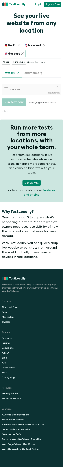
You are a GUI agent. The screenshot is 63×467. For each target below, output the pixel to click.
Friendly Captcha (54, 93)
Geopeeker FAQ (11, 434)
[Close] (19, 45)
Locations (7, 348)
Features (7, 338)
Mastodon (8, 317)
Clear (6, 62)
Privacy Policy (10, 393)
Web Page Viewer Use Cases (18, 444)
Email (5, 312)
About (5, 353)
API (4, 362)
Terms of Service (12, 398)
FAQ (4, 372)
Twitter (6, 322)
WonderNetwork (10, 291)
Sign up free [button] (31, 183)
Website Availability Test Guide (20, 449)
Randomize (19, 62)
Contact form (10, 307)
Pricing (6, 343)
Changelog (8, 377)
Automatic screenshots (15, 414)
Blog (4, 358)
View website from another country (23, 424)
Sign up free (53, 4)
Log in (38, 4)
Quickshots (8, 367)
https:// (9, 72)
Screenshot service (13, 419)
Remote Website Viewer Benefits (21, 439)
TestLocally (17, 4)
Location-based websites (16, 429)
